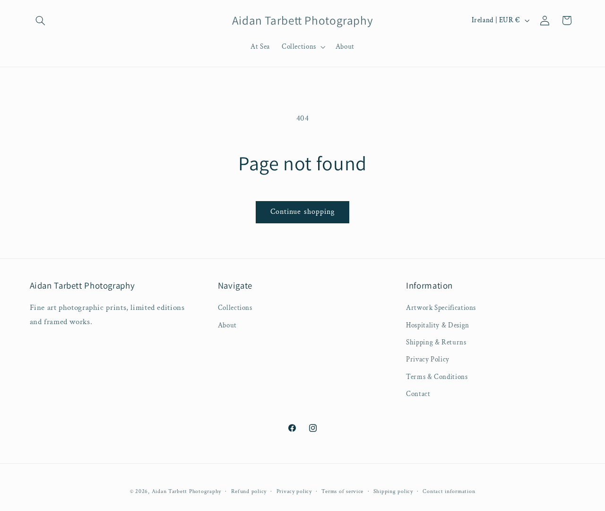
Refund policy (249, 490)
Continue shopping (302, 212)
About (227, 325)
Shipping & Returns (436, 342)
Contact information (449, 490)
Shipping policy (393, 490)
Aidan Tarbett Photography (186, 490)
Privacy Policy (427, 359)
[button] (41, 20)
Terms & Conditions (436, 376)
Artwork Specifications (441, 308)
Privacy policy (294, 490)
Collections (235, 308)
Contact (418, 394)
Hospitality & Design (437, 325)
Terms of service (342, 490)
